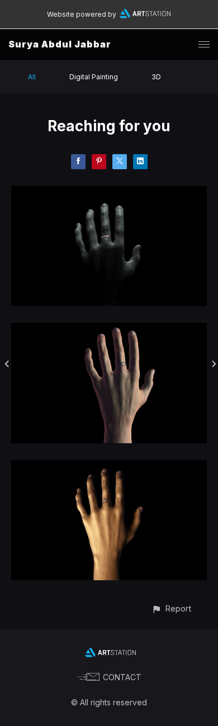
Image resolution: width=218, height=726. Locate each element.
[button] (171, 608)
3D (156, 77)
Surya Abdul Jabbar (59, 44)
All (32, 77)
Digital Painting (93, 77)
